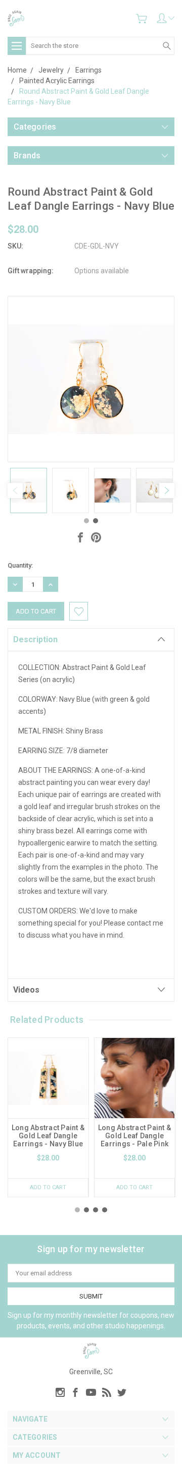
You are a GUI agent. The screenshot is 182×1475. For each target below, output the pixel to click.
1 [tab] (86, 520)
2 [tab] (95, 520)
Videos (26, 990)
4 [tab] (104, 1209)
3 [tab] (95, 1209)
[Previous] (15, 490)
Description (35, 639)
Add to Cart (48, 1187)
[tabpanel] (29, 490)
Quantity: (20, 565)
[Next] (166, 490)
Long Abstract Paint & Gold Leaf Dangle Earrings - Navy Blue (48, 1136)
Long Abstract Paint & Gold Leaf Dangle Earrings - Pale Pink (134, 1136)
